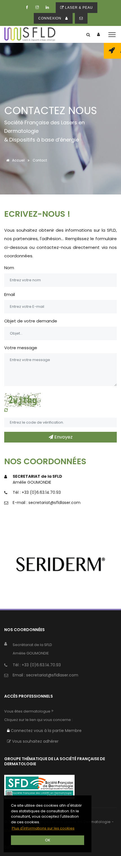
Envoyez (63, 437)
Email (9, 294)
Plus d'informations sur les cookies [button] (43, 828)
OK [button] (47, 840)
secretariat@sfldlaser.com (54, 502)
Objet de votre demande (30, 321)
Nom (9, 268)
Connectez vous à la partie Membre (46, 730)
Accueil (18, 160)
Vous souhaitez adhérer (35, 741)
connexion (50, 18)
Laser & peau (78, 8)
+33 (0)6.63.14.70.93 (41, 492)
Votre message (20, 348)
